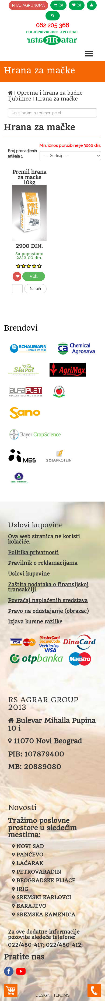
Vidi (33, 276)
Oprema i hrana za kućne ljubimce (45, 96)
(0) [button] (60, 5)
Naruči (35, 289)
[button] (92, 5)
